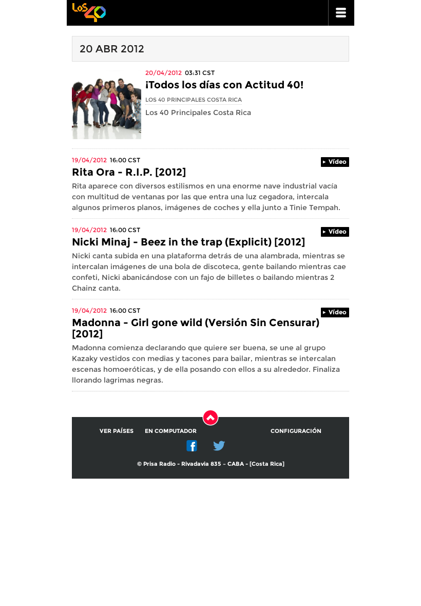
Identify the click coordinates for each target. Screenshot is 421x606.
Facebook (192, 445)
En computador (171, 430)
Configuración (296, 430)
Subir (210, 417)
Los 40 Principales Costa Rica (193, 99)
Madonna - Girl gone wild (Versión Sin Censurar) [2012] (195, 328)
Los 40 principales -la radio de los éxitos (89, 11)
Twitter (219, 445)
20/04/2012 (163, 73)
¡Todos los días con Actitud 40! (224, 84)
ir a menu (341, 13)
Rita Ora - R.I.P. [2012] (129, 172)
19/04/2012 (89, 160)
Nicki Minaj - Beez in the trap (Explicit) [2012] (188, 242)
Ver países (116, 430)
